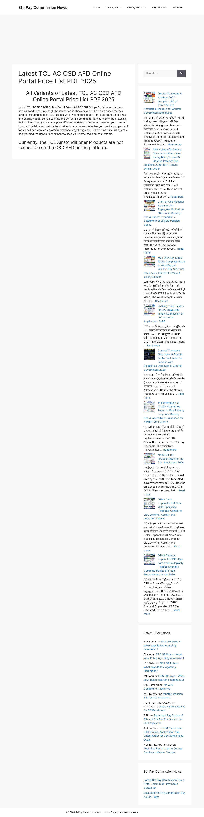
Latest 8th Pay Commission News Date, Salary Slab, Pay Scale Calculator (164, 784)
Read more (174, 144)
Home (97, 7)
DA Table (178, 7)
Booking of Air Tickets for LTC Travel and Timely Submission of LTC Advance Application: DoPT (164, 314)
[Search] (181, 73)
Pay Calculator (159, 7)
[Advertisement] (102, 36)
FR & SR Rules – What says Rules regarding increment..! (162, 645)
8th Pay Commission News (42, 7)
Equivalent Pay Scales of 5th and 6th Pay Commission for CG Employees (163, 719)
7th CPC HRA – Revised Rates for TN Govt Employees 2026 (171, 458)
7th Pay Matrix (113, 7)
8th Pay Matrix (134, 7)
